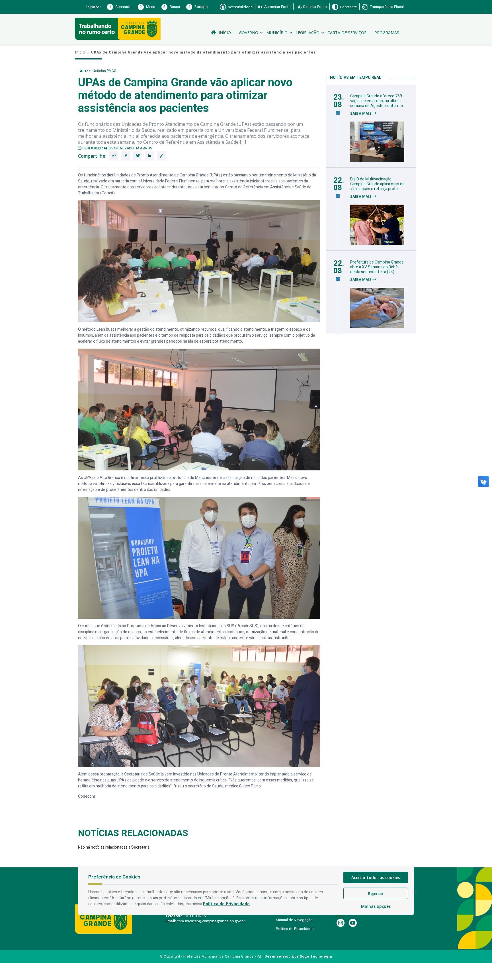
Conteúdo (120, 6)
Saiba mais (361, 113)
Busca (171, 6)
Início (225, 32)
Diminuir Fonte (315, 6)
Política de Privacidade (294, 928)
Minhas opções (376, 906)
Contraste (348, 6)
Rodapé (198, 6)
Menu (147, 6)
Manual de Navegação (294, 920)
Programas (386, 32)
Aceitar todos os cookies (375, 877)
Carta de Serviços (346, 32)
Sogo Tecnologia (316, 956)
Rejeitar (376, 893)
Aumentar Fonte (277, 6)
